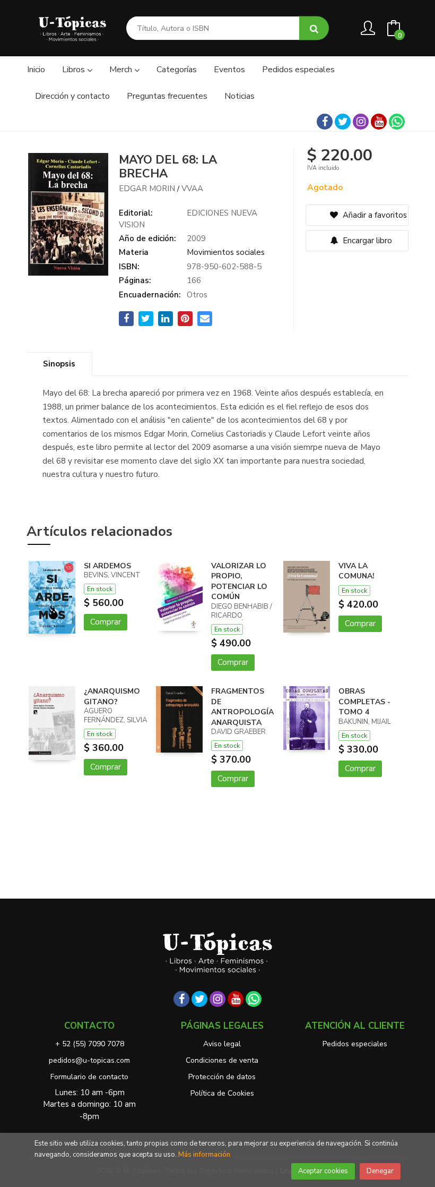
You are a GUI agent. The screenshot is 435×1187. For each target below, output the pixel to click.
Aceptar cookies (323, 1171)
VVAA (192, 188)
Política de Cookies (222, 1093)
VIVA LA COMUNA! (356, 571)
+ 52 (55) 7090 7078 (89, 1044)
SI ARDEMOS (107, 566)
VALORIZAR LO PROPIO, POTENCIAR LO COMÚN (239, 581)
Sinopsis (59, 363)
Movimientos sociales (226, 252)
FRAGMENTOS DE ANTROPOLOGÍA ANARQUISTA (242, 707)
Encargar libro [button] (366, 240)
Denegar (380, 1171)
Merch (121, 69)
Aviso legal (222, 1044)
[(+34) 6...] (397, 122)
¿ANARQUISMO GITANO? (112, 696)
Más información (204, 1154)
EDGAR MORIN (147, 188)
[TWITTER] (343, 122)
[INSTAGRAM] (361, 122)
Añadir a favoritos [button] (374, 215)
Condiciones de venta (222, 1060)
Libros (74, 69)
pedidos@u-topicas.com (89, 1060)
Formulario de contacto (89, 1077)
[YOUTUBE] (379, 122)
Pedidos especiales (355, 1044)
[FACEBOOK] (325, 122)
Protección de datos (222, 1077)
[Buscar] (314, 28)
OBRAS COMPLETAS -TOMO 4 (364, 701)
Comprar (105, 622)
